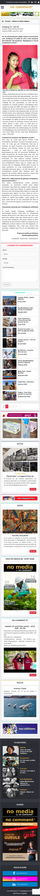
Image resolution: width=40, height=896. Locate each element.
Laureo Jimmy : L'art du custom (26, 340)
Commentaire (8, 267)
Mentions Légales (20, 893)
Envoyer (7, 284)
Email (5, 259)
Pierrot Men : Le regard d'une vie (20, 476)
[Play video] (20, 660)
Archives (21, 742)
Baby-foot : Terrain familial (24, 372)
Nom (5, 250)
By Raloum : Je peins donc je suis (25, 351)
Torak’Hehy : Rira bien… (26, 382)
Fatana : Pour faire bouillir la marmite (25, 393)
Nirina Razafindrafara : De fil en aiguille (26, 361)
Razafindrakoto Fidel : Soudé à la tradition (26, 309)
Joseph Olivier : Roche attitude (26, 298)
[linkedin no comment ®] (32, 2)
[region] (20, 482)
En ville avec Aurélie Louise (27, 761)
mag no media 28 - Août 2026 (20, 559)
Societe (7, 21)
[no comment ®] (38, 2)
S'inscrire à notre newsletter (16, 2)
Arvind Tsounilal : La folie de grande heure (26, 330)
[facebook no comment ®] (29, 2)
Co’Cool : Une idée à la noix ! (27, 771)
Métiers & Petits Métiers (20, 21)
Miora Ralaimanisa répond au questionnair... (27, 783)
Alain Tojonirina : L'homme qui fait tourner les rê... (24, 320)
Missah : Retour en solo (27, 793)
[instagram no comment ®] (35, 2)
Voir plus (32, 489)
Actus (20, 444)
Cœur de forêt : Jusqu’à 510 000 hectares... (26, 751)
